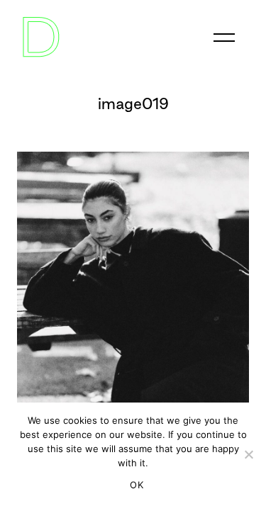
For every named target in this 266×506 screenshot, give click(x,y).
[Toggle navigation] (224, 37)
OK (136, 484)
